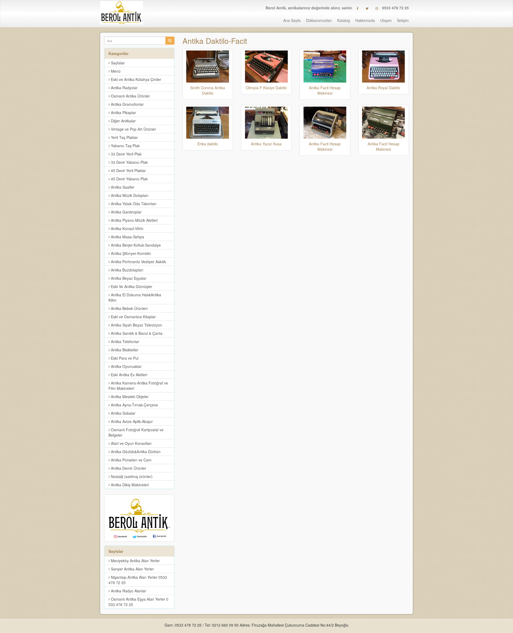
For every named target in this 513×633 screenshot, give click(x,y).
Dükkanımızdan (319, 20)
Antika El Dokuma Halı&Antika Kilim (134, 297)
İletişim (403, 20)
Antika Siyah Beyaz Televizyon (136, 325)
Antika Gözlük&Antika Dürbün (135, 451)
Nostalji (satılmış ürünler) (131, 476)
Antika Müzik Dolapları (129, 195)
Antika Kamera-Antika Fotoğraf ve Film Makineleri (138, 385)
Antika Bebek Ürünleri (128, 308)
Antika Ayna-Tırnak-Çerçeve (134, 404)
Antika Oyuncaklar (126, 366)
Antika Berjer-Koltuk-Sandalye (135, 245)
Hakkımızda (365, 20)
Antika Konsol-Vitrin (126, 228)
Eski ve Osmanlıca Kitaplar (133, 316)
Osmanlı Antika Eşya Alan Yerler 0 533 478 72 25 (138, 601)
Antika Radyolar (124, 87)
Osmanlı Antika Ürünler (130, 96)
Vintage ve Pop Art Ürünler (133, 129)
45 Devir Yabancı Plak (129, 178)
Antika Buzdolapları (126, 270)
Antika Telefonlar (124, 341)
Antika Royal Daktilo (383, 87)
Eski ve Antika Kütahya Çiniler (135, 79)
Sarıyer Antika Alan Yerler (132, 569)
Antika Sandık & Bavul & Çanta (136, 333)
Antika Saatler (122, 187)
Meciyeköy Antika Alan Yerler (135, 560)
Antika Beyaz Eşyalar (128, 278)
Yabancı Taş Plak (125, 145)
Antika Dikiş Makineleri (129, 484)
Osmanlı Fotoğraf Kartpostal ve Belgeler (136, 432)
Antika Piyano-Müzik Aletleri (134, 220)
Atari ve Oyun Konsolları (130, 443)
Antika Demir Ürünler (128, 468)
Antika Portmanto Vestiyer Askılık (138, 261)
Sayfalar (117, 62)
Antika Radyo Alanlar (128, 590)
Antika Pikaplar (123, 112)
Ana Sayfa (292, 20)
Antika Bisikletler (124, 349)
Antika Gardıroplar (126, 212)
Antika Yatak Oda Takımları (133, 203)
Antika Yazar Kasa (266, 143)
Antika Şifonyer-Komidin (130, 253)
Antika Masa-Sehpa (127, 236)
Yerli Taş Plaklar (124, 137)
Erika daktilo (207, 143)
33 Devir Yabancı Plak (129, 162)
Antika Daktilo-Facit (214, 40)
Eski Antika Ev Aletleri (128, 374)
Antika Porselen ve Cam (130, 460)
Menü (115, 71)
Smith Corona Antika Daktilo (207, 90)
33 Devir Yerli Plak (126, 154)
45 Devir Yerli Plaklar (128, 170)
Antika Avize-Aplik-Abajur (131, 421)
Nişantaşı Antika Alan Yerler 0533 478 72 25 (137, 579)
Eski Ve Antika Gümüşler (131, 286)
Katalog (343, 20)
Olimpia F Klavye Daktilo (266, 87)
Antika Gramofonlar (127, 104)
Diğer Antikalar (123, 120)
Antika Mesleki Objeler (129, 396)
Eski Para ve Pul (124, 358)
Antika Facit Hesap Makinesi (325, 90)
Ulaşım (386, 20)
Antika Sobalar (122, 413)
